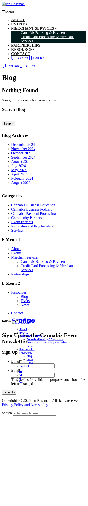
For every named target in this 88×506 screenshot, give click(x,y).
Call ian (30, 319)
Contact (17, 313)
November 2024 (23, 149)
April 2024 (19, 174)
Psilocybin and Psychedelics (32, 226)
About (16, 249)
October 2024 (21, 153)
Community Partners (26, 218)
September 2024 (23, 157)
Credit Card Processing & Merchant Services (48, 344)
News (25, 305)
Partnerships (20, 274)
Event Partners (22, 222)
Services (17, 230)
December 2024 (23, 145)
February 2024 (22, 178)
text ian (19, 319)
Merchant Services (25, 257)
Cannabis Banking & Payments (44, 261)
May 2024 (19, 170)
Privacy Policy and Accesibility (25, 405)
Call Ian (38, 58)
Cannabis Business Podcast (31, 209)
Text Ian (21, 58)
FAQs (25, 301)
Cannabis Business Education (33, 205)
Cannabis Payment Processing (33, 213)
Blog (24, 297)
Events (16, 253)
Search (8, 123)
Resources (19, 292)
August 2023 (21, 183)
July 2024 (18, 166)
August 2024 (21, 161)
